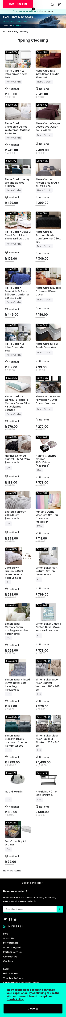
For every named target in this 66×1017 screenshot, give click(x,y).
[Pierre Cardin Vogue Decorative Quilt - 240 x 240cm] (48, 111)
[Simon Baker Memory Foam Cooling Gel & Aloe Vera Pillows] (18, 612)
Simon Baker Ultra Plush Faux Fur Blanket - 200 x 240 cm (47, 740)
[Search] (52, 4)
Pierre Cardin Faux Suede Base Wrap (47, 345)
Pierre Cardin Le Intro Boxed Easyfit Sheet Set (47, 74)
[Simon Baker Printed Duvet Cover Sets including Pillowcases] (18, 667)
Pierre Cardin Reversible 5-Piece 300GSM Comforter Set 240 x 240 (17, 293)
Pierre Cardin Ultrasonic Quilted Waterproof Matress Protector (17, 128)
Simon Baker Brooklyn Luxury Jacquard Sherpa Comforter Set (16, 740)
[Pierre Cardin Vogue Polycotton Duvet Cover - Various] (48, 384)
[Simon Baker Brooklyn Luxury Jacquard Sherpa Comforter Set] (18, 723)
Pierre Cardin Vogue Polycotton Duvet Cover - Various (48, 400)
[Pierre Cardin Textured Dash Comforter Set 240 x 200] (48, 220)
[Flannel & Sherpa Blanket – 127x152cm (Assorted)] (18, 444)
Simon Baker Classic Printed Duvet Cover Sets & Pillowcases (48, 627)
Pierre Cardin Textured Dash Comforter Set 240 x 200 (48, 237)
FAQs (6, 969)
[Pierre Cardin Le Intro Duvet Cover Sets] (18, 59)
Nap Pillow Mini (14, 791)
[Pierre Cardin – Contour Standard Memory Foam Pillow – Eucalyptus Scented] (18, 384)
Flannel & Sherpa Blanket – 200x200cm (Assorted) (46, 460)
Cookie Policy (15, 999)
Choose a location (25, 11)
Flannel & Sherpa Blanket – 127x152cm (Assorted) (17, 459)
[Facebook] (10, 919)
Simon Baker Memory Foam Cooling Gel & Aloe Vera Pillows (16, 629)
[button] (18, 4)
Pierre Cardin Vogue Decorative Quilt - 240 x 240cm (48, 127)
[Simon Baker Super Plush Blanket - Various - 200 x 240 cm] (48, 667)
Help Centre (10, 973)
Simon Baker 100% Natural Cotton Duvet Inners (47, 571)
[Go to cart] (59, 4)
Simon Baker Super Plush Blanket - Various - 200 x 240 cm (48, 684)
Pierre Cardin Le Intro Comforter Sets (15, 347)
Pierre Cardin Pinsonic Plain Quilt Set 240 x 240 (47, 183)
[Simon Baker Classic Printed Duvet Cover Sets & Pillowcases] (48, 612)
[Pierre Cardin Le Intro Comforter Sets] (18, 332)
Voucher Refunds (13, 978)
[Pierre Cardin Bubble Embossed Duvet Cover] (48, 276)
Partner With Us (12, 952)
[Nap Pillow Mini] (18, 779)
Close (31, 1008)
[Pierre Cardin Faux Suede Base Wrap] (48, 332)
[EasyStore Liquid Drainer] (18, 829)
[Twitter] (5, 919)
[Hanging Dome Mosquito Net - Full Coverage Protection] (48, 500)
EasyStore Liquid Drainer (15, 843)
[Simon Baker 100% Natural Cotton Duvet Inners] (48, 556)
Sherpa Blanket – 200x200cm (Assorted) (15, 515)
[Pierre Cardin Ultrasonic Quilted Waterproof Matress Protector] (18, 111)
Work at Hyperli (12, 947)
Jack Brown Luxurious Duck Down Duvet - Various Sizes (14, 573)
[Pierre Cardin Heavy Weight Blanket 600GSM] (18, 167)
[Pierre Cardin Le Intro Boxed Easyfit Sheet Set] (48, 59)
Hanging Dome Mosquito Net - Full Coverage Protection (47, 517)
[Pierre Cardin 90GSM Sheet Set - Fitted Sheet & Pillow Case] (18, 220)
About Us (8, 938)
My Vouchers (10, 942)
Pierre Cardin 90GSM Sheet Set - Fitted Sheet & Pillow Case (18, 235)
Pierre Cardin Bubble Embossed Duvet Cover (48, 291)
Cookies (8, 961)
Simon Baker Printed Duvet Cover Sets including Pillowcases (17, 684)
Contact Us (10, 956)
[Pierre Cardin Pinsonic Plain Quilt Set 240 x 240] (48, 167)
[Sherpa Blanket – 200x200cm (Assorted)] (18, 500)
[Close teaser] (33, 9)
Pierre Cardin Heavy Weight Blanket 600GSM (17, 183)
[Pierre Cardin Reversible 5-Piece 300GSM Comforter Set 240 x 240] (18, 276)
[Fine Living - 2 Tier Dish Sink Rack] (48, 779)
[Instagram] (15, 919)
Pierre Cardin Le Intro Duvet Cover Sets (16, 74)
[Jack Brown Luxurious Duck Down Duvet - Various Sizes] (18, 556)
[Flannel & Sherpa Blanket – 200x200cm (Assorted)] (48, 444)
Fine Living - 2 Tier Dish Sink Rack (47, 793)
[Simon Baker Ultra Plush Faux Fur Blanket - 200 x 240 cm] (48, 723)
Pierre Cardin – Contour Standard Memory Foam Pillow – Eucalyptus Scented (17, 403)
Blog (5, 933)
